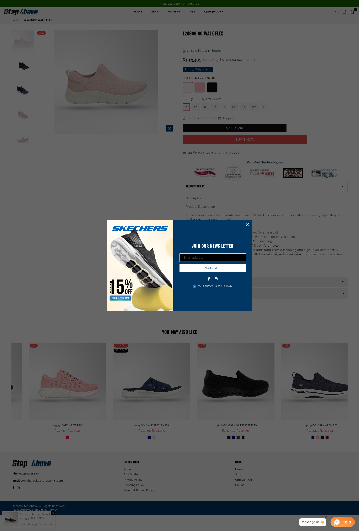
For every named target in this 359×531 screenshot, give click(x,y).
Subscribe (212, 268)
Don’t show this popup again (215, 286)
